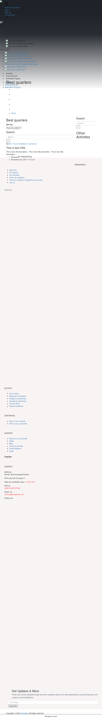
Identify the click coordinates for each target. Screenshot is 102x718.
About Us (24, 53)
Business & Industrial (17, 396)
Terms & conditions (28, 61)
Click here (31, 482)
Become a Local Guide (18, 438)
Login (7, 10)
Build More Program (13, 78)
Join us (23, 66)
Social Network (15, 448)
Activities (9, 73)
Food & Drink (14, 403)
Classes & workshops (17, 398)
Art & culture (14, 393)
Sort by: (9, 124)
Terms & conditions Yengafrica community (21, 64)
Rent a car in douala (17, 421)
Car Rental (24, 46)
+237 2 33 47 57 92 (12, 488)
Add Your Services (12, 7)
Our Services (26, 58)
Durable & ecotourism (17, 401)
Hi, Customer (10, 15)
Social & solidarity (16, 406)
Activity (23, 40)
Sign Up (8, 12)
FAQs (11, 441)
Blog (11, 443)
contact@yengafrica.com (14, 494)
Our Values (25, 55)
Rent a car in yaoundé (18, 423)
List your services (16, 446)
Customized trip (11, 76)
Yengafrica (25, 713)
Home (13, 113)
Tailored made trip (26, 43)
